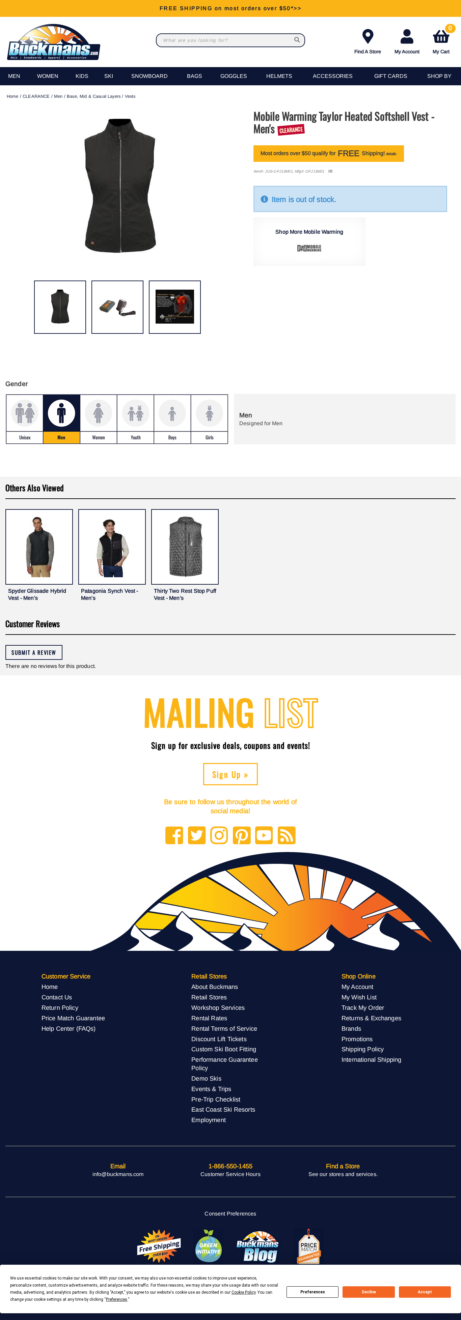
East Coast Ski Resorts (223, 1109)
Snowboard (149, 76)
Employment (208, 1119)
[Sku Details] (330, 171)
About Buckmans (214, 986)
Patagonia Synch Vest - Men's (109, 594)
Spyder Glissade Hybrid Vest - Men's (37, 594)
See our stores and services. (343, 1174)
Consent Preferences (230, 1213)
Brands (351, 1028)
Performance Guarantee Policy (224, 1064)
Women (47, 76)
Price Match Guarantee (73, 1018)
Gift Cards (390, 76)
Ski (108, 76)
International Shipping (372, 1059)
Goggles (233, 76)
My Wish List (359, 997)
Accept (425, 1292)
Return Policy (60, 1007)
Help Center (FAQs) (69, 1028)
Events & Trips (211, 1088)
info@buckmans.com (118, 1174)
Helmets (279, 76)
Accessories (333, 76)
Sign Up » (230, 774)
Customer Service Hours (230, 1174)
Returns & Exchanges (371, 1018)
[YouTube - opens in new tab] (264, 836)
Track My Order (363, 1007)
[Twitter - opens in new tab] (197, 836)
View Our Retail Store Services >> (230, 8)
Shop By (439, 76)
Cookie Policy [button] (243, 1292)
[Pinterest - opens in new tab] (242, 836)
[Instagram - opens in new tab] (219, 836)
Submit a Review (33, 652)
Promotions (357, 1039)
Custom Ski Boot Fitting (223, 1049)
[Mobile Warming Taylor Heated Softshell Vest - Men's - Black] (60, 307)
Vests (130, 96)
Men (14, 76)
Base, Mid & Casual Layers (93, 96)
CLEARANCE (36, 96)
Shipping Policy (363, 1049)
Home (13, 96)
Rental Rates (209, 1018)
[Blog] (287, 836)
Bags (194, 76)
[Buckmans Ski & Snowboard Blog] (258, 1246)
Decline (369, 1292)
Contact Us (57, 997)
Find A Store (367, 51)
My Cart (442, 40)
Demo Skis (206, 1078)
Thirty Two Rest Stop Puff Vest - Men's (185, 594)
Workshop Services (218, 1007)
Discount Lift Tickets (218, 1039)
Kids (82, 76)
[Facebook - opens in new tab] (174, 836)
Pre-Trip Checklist (215, 1099)
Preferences (312, 1292)
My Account (407, 51)
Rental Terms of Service (224, 1028)
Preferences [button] (116, 1299)
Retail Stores (209, 997)
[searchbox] (297, 40)
